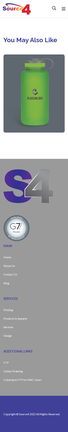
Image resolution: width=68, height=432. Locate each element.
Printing (8, 310)
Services (8, 327)
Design (7, 335)
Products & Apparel (15, 318)
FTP (6, 362)
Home (7, 257)
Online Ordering (13, 371)
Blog (6, 283)
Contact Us (10, 274)
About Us (9, 265)
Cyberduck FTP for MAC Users (22, 379)
